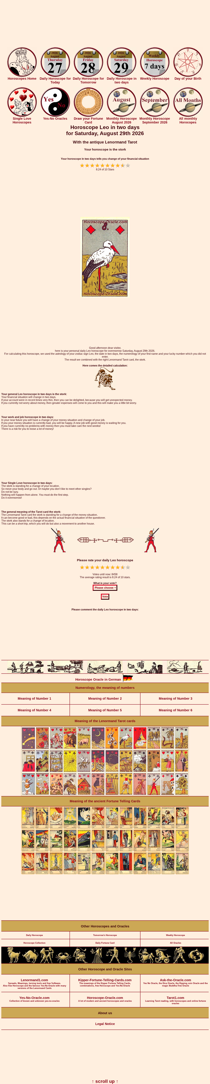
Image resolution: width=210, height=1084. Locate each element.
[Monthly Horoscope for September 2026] (154, 116)
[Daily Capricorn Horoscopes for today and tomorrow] (163, 962)
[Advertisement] (105, 24)
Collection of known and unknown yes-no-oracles (34, 999)
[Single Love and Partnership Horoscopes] (22, 116)
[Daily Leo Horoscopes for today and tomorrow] (80, 962)
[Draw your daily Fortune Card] (88, 116)
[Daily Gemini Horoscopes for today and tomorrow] (47, 962)
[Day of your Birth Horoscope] (188, 76)
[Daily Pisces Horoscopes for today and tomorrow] (196, 962)
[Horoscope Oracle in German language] (127, 681)
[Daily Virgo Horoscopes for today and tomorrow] (96, 962)
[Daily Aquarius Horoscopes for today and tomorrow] (179, 962)
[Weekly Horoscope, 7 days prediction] (154, 76)
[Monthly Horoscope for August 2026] (121, 116)
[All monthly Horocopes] (188, 116)
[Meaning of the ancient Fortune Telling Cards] (105, 873)
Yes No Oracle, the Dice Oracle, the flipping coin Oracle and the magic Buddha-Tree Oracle (175, 982)
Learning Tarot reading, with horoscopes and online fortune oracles (175, 1000)
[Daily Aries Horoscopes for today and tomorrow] (14, 962)
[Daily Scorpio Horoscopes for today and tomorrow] (130, 962)
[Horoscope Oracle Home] (22, 76)
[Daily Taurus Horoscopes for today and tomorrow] (30, 962)
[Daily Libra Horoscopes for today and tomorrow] (113, 962)
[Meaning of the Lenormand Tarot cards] (105, 795)
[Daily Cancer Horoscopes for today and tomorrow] (63, 962)
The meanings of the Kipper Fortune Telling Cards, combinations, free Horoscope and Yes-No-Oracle (105, 982)
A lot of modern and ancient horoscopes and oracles (105, 999)
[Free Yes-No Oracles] (55, 116)
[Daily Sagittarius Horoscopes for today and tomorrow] (146, 962)
